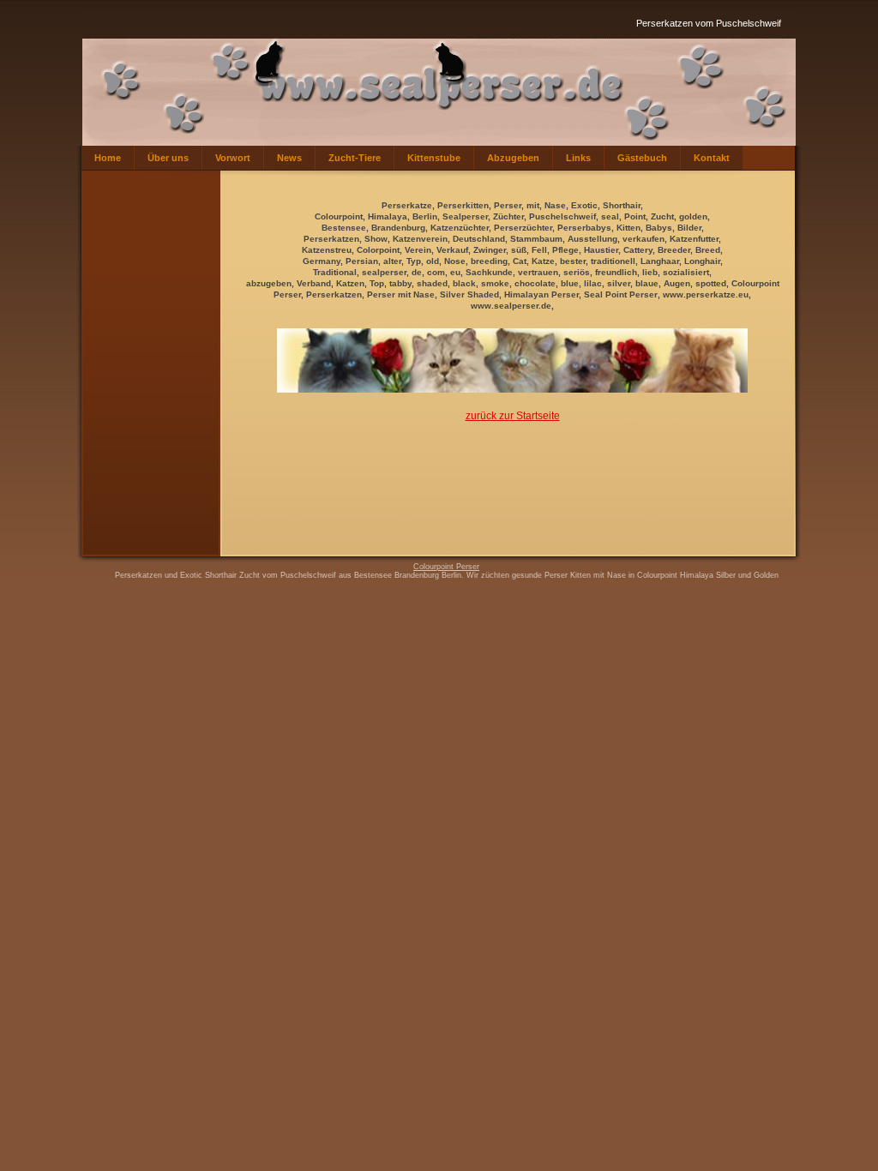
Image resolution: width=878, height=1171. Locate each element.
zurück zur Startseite (513, 416)
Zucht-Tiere (354, 158)
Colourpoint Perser (446, 566)
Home (107, 158)
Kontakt (712, 158)
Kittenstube (433, 158)
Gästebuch (642, 158)
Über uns (168, 158)
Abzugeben (513, 158)
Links (578, 158)
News (289, 158)
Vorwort (232, 158)
